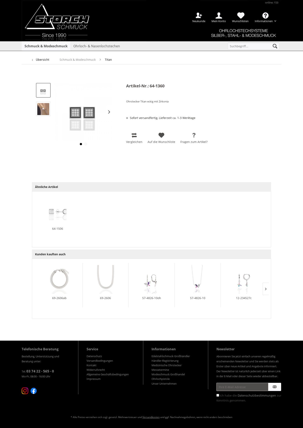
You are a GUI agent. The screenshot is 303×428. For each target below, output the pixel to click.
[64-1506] (57, 210)
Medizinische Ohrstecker (167, 365)
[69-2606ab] (59, 279)
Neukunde (198, 21)
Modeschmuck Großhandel (168, 374)
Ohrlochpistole (161, 379)
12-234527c (244, 298)
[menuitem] (253, 46)
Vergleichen (134, 142)
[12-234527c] (244, 279)
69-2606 (105, 298)
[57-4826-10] (198, 279)
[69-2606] (106, 279)
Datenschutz (94, 356)
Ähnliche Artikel (46, 187)
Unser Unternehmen (164, 383)
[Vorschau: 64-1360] (43, 90)
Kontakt (91, 365)
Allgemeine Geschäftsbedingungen (108, 374)
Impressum (94, 379)
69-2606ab (59, 298)
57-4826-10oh (151, 298)
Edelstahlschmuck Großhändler (171, 356)
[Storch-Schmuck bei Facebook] (33, 391)
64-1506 (57, 229)
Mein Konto (218, 21)
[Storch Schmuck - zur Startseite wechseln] (61, 15)
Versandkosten (151, 417)
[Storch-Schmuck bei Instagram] (25, 391)
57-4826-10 (197, 298)
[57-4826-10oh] (152, 279)
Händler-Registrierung (165, 361)
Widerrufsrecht (96, 370)
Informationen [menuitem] (264, 21)
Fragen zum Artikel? (194, 142)
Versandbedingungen (100, 361)
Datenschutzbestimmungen (257, 395)
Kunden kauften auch (50, 254)
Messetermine (160, 370)
